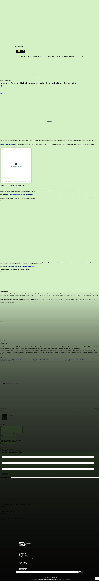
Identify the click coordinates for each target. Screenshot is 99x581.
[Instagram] (42, 482)
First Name (4, 461)
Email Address (4, 454)
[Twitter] (57, 482)
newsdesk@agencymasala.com (77, 578)
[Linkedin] (47, 482)
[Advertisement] (9, 492)
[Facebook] (52, 482)
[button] (83, 56)
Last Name (4, 467)
